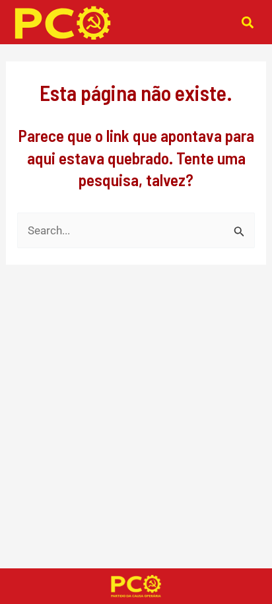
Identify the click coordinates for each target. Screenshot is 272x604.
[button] (247, 22)
